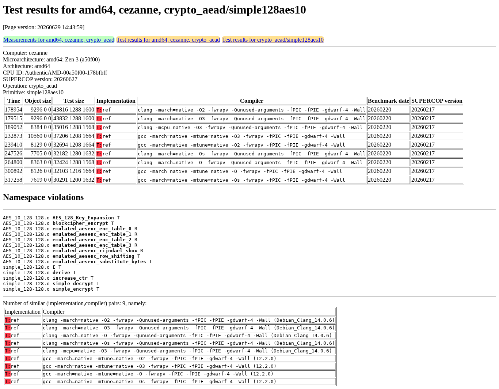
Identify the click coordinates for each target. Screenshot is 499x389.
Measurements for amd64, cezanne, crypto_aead (58, 40)
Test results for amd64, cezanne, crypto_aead (168, 40)
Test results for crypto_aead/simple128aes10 (273, 40)
